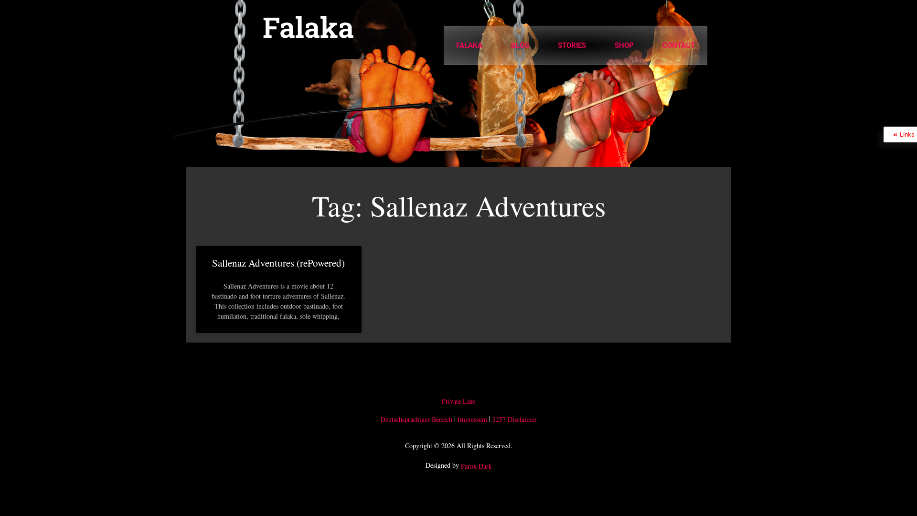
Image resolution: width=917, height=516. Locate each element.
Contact (678, 45)
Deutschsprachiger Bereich (416, 419)
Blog (520, 45)
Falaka (308, 26)
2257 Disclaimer (514, 419)
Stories (572, 45)
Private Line (458, 401)
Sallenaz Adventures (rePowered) (278, 262)
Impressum (472, 419)
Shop (624, 45)
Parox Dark (476, 466)
